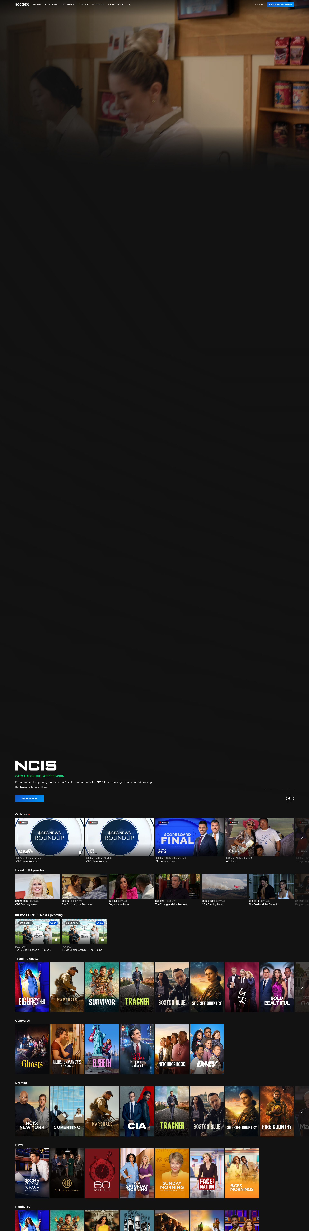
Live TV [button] (83, 4)
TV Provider (116, 4)
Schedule (98, 4)
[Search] (128, 4)
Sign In (259, 4)
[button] (49, 842)
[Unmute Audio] (290, 798)
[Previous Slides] (7, 935)
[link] (280, 4)
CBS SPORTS (68, 4)
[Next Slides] (301, 935)
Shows (37, 4)
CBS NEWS (51, 4)
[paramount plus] (22, 4)
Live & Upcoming (50, 915)
